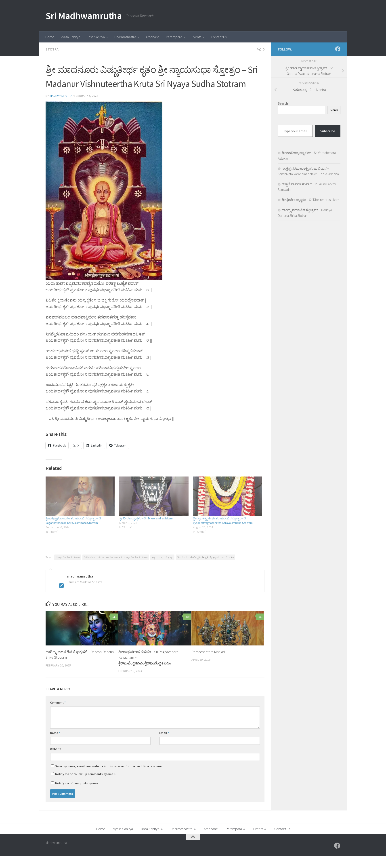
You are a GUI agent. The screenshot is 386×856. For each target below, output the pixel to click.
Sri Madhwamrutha (84, 15)
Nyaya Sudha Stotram (68, 557)
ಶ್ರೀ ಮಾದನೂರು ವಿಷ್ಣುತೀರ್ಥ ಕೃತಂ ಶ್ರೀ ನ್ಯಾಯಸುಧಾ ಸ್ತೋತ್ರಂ (205, 557)
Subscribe (327, 131)
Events (196, 37)
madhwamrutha (61, 96)
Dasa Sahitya (95, 37)
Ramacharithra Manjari (208, 651)
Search (334, 110)
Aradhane (153, 37)
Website (55, 749)
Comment (58, 702)
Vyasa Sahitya (70, 37)
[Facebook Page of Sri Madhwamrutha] (337, 49)
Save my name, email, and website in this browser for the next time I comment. (110, 766)
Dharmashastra (125, 37)
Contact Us (219, 37)
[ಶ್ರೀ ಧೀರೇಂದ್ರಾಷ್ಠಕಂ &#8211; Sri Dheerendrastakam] (154, 496)
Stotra (52, 49)
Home (49, 37)
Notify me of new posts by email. (78, 783)
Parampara (174, 37)
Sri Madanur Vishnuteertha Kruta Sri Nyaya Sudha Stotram (116, 557)
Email (164, 733)
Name (55, 733)
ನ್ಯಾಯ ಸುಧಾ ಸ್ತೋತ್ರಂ (162, 557)
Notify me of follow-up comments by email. (85, 774)
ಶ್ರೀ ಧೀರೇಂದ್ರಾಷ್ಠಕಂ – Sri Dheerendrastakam (146, 518)
